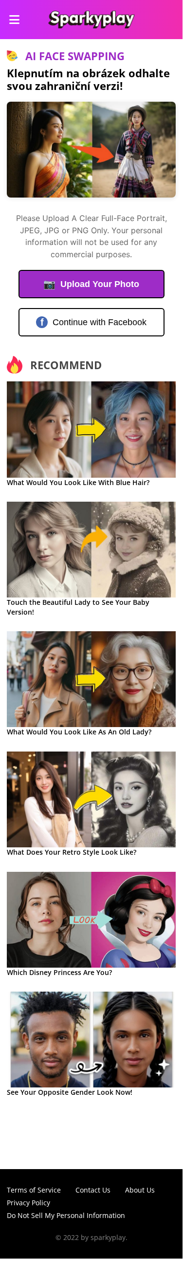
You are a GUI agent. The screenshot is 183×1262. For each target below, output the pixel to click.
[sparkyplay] (91, 19)
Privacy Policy (28, 1202)
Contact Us (92, 1190)
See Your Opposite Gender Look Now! (69, 1092)
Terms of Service (34, 1190)
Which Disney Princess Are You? (59, 972)
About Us (140, 1190)
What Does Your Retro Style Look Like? (71, 852)
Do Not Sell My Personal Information (66, 1215)
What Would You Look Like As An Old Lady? (79, 731)
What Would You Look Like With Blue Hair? (78, 482)
